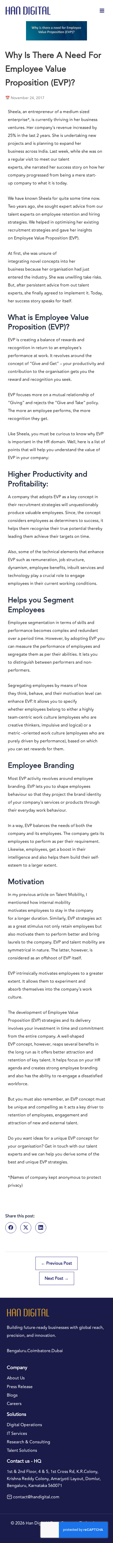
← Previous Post (56, 1263)
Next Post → (57, 1278)
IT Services (17, 1433)
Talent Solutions (22, 1450)
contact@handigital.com (36, 1497)
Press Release (20, 1387)
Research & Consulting (28, 1442)
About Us (16, 1378)
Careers (14, 1404)
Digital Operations (24, 1425)
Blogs (12, 1395)
